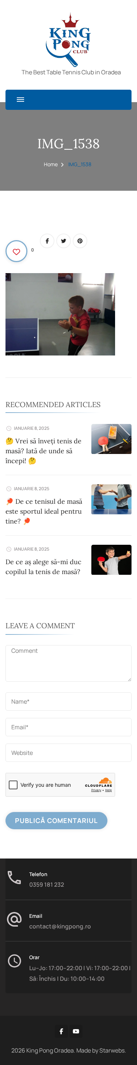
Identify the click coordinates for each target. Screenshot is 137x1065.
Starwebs (112, 1050)
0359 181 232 (46, 884)
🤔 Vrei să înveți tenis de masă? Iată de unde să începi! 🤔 (43, 451)
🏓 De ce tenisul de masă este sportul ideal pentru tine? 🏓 (43, 511)
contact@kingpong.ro (60, 926)
